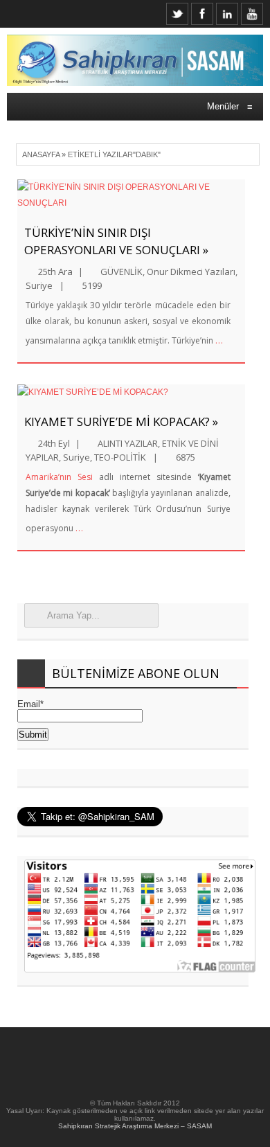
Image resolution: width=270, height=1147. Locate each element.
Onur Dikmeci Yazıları (191, 271)
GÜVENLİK (121, 271)
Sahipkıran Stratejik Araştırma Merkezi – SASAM (135, 1126)
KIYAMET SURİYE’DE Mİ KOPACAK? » (121, 421)
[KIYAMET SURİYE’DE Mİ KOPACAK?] (131, 392)
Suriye (39, 285)
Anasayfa (41, 154)
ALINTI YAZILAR (128, 443)
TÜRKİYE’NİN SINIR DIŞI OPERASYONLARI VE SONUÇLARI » (116, 241)
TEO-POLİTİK (120, 457)
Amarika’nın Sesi (59, 477)
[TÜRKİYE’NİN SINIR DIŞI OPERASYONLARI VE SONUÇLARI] (131, 195)
